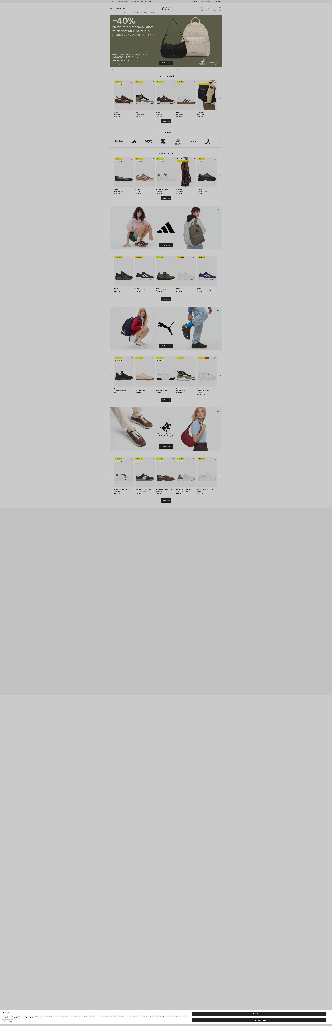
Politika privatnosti (7, 1021)
